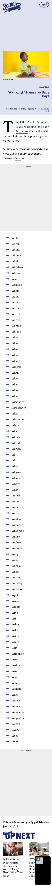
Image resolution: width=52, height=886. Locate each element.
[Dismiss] (47, 859)
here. (18, 158)
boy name (22, 131)
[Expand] (38, 859)
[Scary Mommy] (12, 7)
